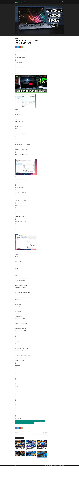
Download (17, 421)
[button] (63, 1)
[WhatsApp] (22, 47)
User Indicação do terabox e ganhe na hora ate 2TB (24, 423)
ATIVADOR (32, 421)
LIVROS (42, 1)
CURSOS (35, 1)
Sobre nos (50, 465)
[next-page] (17, 461)
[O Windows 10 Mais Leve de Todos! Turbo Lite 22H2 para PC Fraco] (20, 443)
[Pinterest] (20, 47)
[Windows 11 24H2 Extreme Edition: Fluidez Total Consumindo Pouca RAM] (31, 443)
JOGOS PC (56, 1)
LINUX (39, 1)
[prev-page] (15, 461)
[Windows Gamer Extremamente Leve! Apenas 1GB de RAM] (20, 453)
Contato (63, 465)
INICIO (32, 1)
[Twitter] (18, 47)
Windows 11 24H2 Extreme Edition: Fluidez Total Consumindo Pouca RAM (30, 448)
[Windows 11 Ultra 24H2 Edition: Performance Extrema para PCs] (42, 443)
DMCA (60, 1)
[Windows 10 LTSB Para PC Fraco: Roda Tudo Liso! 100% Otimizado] (31, 453)
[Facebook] (16, 47)
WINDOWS (46, 1)
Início (15, 4)
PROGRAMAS (51, 1)
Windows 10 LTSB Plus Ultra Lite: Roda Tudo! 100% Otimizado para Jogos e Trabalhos (41, 459)
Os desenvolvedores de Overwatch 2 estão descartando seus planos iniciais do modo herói (39, 434)
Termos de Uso (46, 465)
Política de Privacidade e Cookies (57, 465)
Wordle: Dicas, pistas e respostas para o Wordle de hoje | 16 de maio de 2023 (22, 434)
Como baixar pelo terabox (40, 421)
